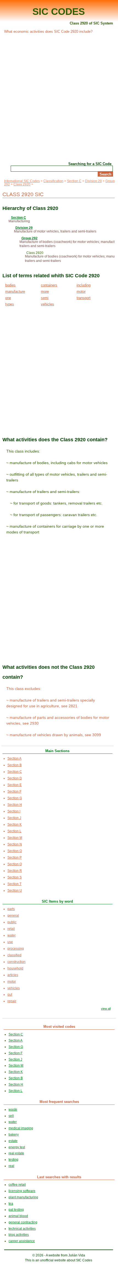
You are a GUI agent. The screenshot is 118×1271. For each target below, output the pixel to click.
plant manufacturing (23, 1197)
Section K (14, 824)
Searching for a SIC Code (89, 164)
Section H (14, 805)
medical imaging (21, 1128)
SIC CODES (58, 11)
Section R (14, 871)
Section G (14, 798)
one (8, 298)
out (9, 994)
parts (11, 909)
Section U (14, 890)
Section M (14, 838)
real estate (16, 1153)
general (13, 915)
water (11, 935)
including (84, 285)
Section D (14, 778)
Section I (13, 811)
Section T (14, 884)
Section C (74, 181)
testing (13, 1160)
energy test (17, 1147)
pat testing (16, 1210)
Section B (14, 765)
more (45, 291)
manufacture (15, 291)
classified (14, 955)
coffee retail (17, 1185)
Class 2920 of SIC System (91, 23)
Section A (14, 758)
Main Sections (57, 751)
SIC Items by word (57, 901)
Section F (14, 791)
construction (16, 962)
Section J (14, 818)
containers (49, 285)
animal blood (18, 1216)
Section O (14, 851)
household (15, 968)
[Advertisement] (59, 97)
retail (11, 929)
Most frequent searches (59, 1102)
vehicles (47, 304)
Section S (14, 877)
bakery (14, 1134)
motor (81, 291)
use (10, 942)
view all (106, 1008)
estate (13, 1141)
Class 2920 (21, 184)
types (9, 304)
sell (11, 1116)
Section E (14, 785)
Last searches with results (59, 1177)
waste (13, 1109)
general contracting (23, 1222)
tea (11, 1204)
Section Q (14, 864)
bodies (10, 285)
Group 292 (29, 238)
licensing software (22, 1191)
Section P (14, 857)
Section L (14, 831)
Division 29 (93, 181)
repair (11, 1001)
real (11, 1166)
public (11, 922)
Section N (14, 844)
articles (12, 975)
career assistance (22, 1241)
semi (45, 298)
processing (15, 948)
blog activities (19, 1235)
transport (84, 298)
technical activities (22, 1229)
